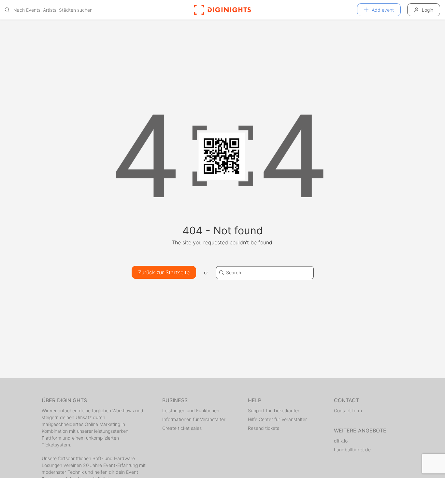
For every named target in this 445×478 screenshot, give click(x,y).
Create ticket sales (182, 428)
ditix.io (341, 441)
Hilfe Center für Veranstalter (277, 419)
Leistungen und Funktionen (190, 410)
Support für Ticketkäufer (273, 410)
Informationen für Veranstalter (193, 419)
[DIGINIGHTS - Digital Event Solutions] (222, 10)
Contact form (348, 410)
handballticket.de (352, 449)
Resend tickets (263, 428)
